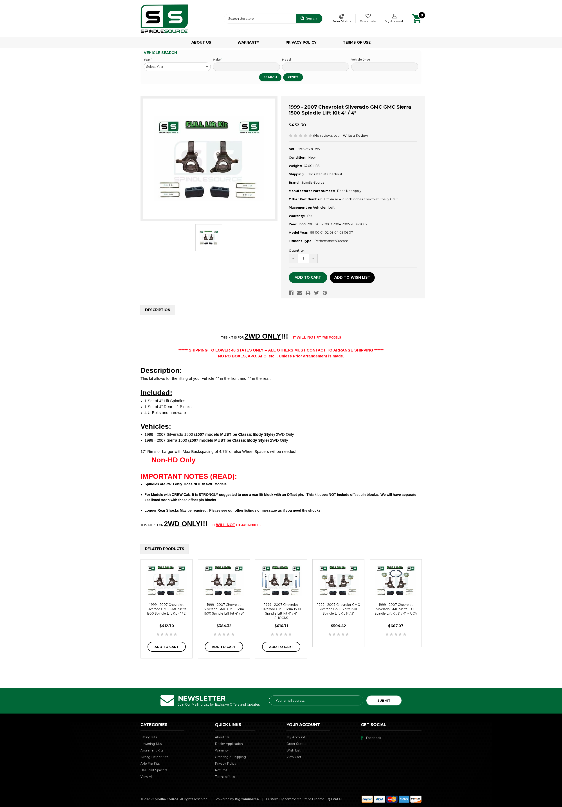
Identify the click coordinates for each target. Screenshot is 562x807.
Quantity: (296, 251)
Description (157, 310)
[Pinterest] (324, 293)
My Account (394, 21)
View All (146, 777)
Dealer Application (229, 744)
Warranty (248, 42)
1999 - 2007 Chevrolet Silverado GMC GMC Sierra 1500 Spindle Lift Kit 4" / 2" (167, 609)
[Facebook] (291, 293)
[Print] (308, 293)
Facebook (373, 738)
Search (270, 77)
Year (148, 59)
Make (217, 59)
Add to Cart (167, 647)
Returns (221, 770)
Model (286, 59)
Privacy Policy (301, 42)
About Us (201, 42)
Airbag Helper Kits (154, 757)
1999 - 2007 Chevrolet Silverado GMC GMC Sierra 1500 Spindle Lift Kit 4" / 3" (224, 609)
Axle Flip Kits (150, 764)
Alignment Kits (151, 750)
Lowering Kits (151, 744)
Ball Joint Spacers (153, 770)
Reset (293, 77)
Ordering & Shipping (230, 757)
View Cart (293, 757)
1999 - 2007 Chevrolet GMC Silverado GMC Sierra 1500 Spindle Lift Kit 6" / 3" (338, 609)
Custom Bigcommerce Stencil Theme (295, 799)
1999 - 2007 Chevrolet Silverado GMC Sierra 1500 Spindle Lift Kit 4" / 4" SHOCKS (281, 611)
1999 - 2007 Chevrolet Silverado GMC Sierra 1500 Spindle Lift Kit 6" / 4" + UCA (396, 609)
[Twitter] (316, 293)
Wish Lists (368, 21)
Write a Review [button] (355, 135)
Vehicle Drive (360, 59)
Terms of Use (357, 42)
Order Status (341, 21)
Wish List (293, 750)
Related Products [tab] (164, 549)
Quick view (167, 580)
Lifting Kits (148, 737)
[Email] (299, 293)
